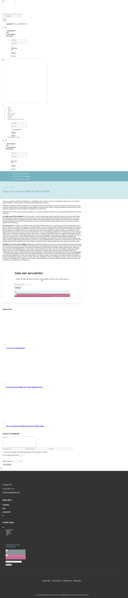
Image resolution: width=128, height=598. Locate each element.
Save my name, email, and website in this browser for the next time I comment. (26, 452)
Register (13, 56)
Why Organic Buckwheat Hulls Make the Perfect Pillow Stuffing (25, 426)
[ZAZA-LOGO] (9, 13)
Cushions (6, 505)
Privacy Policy (46, 580)
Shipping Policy (67, 580)
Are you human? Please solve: (11, 455)
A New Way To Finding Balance (15, 348)
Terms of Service (56, 580)
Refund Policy (78, 580)
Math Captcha (6, 461)
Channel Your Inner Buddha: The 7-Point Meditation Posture (24, 387)
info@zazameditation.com (11, 492)
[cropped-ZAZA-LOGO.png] (25, 103)
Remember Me (14, 48)
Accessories (6, 512)
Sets (4, 508)
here (72, 233)
